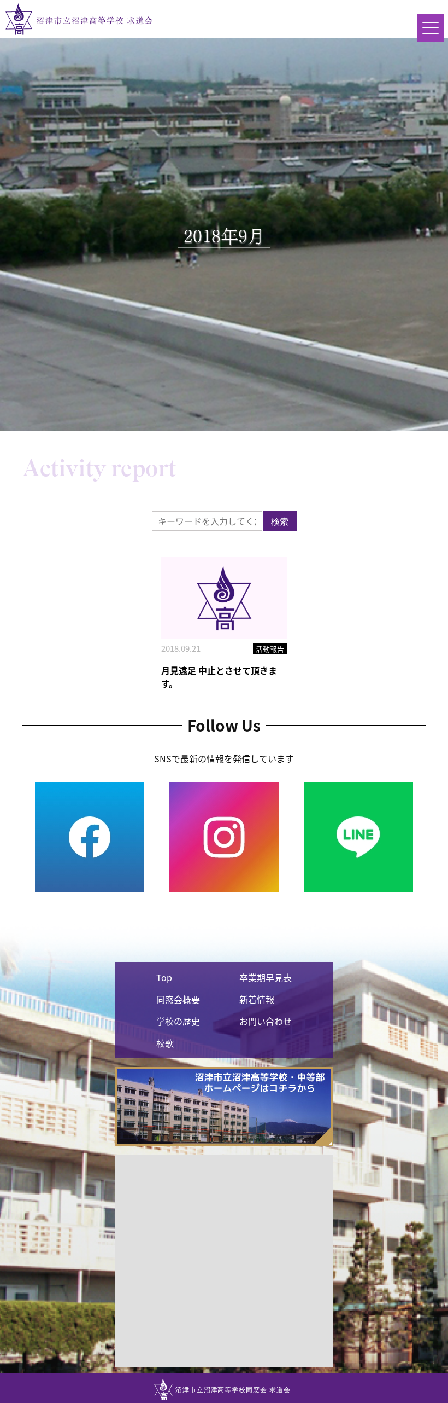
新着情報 (256, 999)
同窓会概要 (178, 999)
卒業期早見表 (265, 977)
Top (164, 977)
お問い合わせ (265, 1021)
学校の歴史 (178, 1021)
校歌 (165, 1043)
